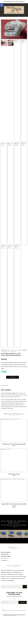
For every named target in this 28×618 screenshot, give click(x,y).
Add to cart (12, 377)
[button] (2, 5)
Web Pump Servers (20, 615)
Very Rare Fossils (9, 350)
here (8, 560)
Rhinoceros (16, 350)
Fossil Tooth (3, 351)
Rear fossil (9, 351)
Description (4, 385)
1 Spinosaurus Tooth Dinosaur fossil (14, 444)
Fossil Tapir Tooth (14, 474)
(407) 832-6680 (5, 558)
